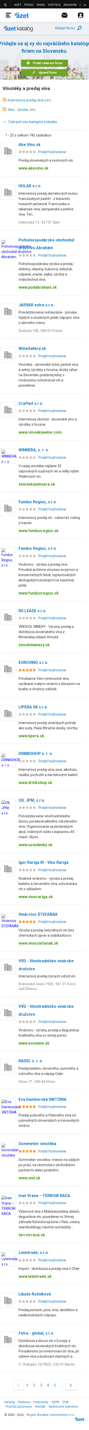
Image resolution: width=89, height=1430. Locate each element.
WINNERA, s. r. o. (34, 450)
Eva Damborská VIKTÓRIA (43, 1099)
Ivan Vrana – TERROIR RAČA (44, 1195)
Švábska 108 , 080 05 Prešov (41, 331)
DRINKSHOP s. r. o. (36, 753)
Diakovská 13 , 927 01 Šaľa (39, 222)
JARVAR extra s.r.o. (36, 305)
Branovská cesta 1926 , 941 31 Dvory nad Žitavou (47, 986)
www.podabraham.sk (38, 287)
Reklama (24, 1402)
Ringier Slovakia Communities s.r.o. (50, 1415)
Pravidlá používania (19, 1406)
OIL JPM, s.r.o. (32, 800)
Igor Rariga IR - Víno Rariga (43, 862)
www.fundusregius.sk (39, 530)
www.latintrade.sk (35, 1276)
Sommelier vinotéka (37, 1143)
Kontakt (40, 1406)
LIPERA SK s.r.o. (33, 707)
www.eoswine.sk (34, 1043)
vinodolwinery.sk (34, 645)
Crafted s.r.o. (31, 403)
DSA (65, 1402)
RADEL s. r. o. (31, 1061)
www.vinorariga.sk (36, 896)
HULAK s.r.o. (30, 186)
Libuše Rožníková (35, 1294)
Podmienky (40, 1402)
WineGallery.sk (32, 348)
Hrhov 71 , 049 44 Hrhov (37, 1082)
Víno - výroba (18, 110)
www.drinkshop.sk (35, 782)
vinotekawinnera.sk (37, 484)
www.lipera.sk (31, 736)
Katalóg (9, 1402)
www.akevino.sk (33, 168)
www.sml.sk (29, 1178)
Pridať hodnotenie (52, 152)
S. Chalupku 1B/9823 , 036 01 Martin (47, 1364)
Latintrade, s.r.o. (34, 1252)
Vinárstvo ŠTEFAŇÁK (38, 914)
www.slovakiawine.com (40, 432)
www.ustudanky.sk (35, 844)
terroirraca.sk (32, 1235)
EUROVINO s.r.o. (33, 662)
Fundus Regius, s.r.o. (38, 502)
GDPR (55, 1402)
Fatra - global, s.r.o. (36, 1333)
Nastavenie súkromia (63, 1406)
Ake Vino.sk (30, 144)
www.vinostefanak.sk (38, 943)
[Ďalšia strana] (71, 1385)
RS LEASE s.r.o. (32, 610)
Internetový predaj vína (25, 100)
